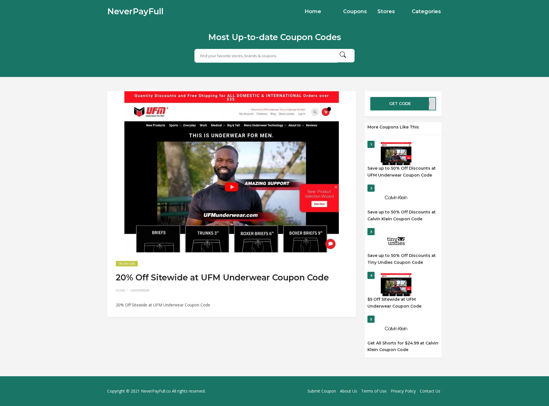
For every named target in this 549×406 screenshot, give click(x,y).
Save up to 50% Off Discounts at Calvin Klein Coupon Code (401, 215)
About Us (348, 391)
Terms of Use (374, 391)
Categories (426, 11)
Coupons (355, 11)
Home (313, 11)
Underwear (139, 290)
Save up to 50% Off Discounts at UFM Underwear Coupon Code (401, 172)
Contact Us (430, 391)
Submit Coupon (321, 391)
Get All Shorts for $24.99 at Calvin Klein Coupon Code (402, 346)
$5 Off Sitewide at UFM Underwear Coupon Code (394, 303)
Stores (386, 11)
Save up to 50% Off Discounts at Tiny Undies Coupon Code (401, 259)
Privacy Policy (403, 391)
